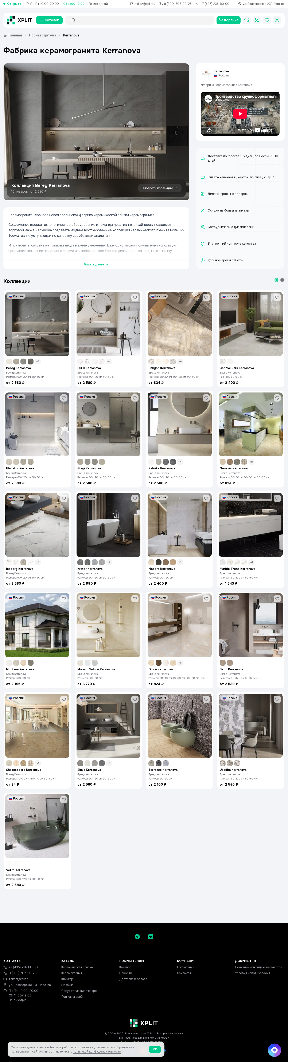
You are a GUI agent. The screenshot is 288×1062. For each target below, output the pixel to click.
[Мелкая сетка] (282, 280)
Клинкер (67, 979)
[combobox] (143, 20)
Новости (125, 973)
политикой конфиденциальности (97, 1051)
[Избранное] (267, 20)
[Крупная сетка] (276, 280)
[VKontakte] (151, 937)
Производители (42, 35)
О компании (185, 967)
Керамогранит (71, 973)
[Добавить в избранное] (64, 297)
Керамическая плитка (77, 967)
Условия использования (252, 973)
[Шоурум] (246, 20)
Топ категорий (72, 997)
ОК (155, 1049)
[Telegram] (137, 937)
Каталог (125, 967)
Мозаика (67, 985)
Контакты (184, 973)
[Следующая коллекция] (182, 131)
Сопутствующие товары (79, 991)
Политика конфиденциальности (258, 967)
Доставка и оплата (133, 979)
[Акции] (257, 20)
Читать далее (94, 264)
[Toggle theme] (277, 20)
